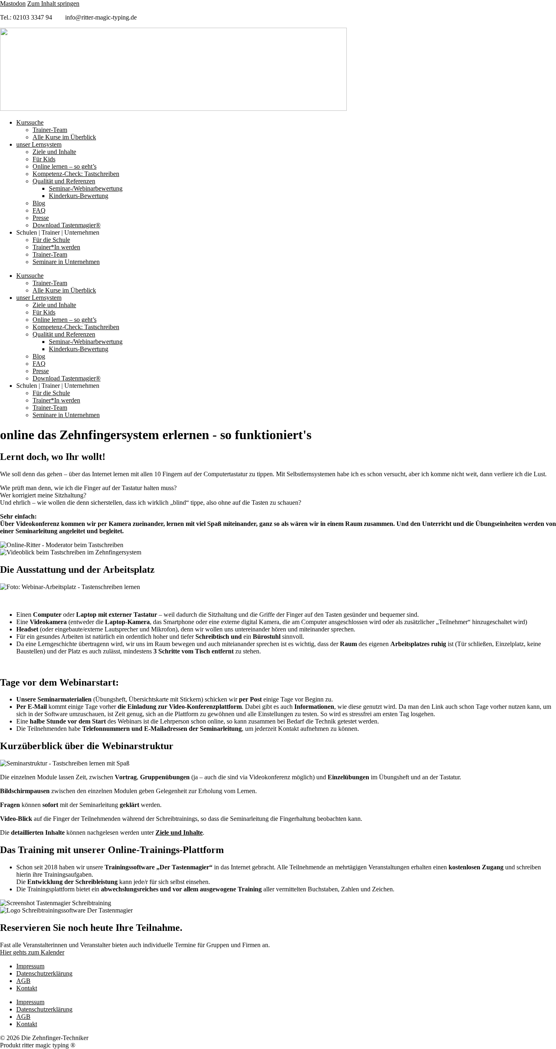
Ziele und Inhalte (54, 151)
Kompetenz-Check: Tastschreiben (76, 173)
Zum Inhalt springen (53, 3)
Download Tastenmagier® (67, 225)
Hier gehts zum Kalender (32, 952)
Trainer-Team (50, 129)
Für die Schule (51, 239)
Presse (41, 217)
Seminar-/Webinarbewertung (86, 188)
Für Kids (44, 159)
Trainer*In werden (56, 247)
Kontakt (26, 988)
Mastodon (13, 3)
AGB (23, 980)
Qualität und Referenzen (64, 181)
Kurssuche (30, 122)
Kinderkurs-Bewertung (78, 195)
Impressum (30, 966)
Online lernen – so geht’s (64, 166)
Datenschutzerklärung (44, 973)
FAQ (39, 210)
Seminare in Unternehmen (66, 261)
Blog (39, 203)
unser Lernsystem (38, 144)
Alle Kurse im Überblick (64, 137)
